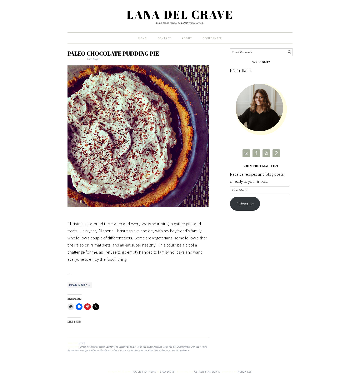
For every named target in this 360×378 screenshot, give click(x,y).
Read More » (79, 285)
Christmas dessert (97, 346)
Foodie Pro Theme (144, 371)
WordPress (245, 371)
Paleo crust (123, 350)
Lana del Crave (180, 14)
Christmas (84, 346)
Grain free (195, 346)
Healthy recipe (81, 350)
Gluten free (141, 346)
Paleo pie (143, 350)
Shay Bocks (167, 371)
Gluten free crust (154, 346)
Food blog (131, 346)
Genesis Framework (207, 371)
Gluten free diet (169, 346)
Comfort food (112, 346)
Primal (151, 350)
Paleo (114, 350)
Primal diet (160, 350)
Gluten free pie (183, 346)
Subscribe (245, 204)
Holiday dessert (104, 350)
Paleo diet (133, 350)
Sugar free (170, 350)
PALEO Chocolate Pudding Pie (113, 53)
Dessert (82, 343)
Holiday (92, 350)
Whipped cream (183, 350)
